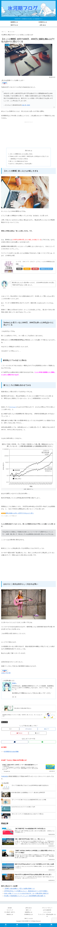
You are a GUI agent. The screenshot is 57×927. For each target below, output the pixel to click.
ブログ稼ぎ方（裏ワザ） (10, 912)
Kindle (19, 268)
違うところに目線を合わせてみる (19, 161)
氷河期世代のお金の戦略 (11, 751)
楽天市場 (35, 268)
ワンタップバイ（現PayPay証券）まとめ (47, 915)
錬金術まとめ (10, 914)
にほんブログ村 (6, 673)
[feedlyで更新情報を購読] (15, 697)
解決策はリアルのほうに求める (19, 158)
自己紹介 (10, 907)
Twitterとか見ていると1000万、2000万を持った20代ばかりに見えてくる (29, 156)
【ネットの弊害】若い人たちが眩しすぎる (21, 154)
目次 (26, 150)
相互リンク (28, 910)
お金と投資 (5, 722)
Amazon (27, 268)
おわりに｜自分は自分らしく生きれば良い (21, 163)
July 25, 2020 (26, 105)
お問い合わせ (28, 907)
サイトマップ (10, 910)
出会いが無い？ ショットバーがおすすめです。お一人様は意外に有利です (26, 893)
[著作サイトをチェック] (13, 697)
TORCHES (4, 776)
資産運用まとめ (28, 912)
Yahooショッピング (46, 268)
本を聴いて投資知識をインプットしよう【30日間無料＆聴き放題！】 (25, 896)
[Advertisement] (28, 133)
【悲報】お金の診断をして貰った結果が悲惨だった (19, 888)
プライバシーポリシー (47, 907)
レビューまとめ (47, 912)
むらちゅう (13, 407)
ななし (14, 683)
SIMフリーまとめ (28, 918)
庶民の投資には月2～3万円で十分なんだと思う (19, 513)
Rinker (22, 265)
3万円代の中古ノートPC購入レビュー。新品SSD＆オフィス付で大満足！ (26, 891)
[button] (37, 733)
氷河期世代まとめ (28, 914)
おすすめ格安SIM (47, 910)
